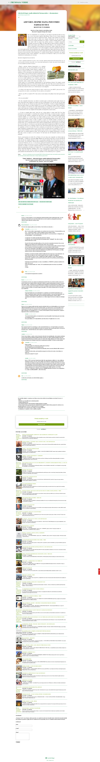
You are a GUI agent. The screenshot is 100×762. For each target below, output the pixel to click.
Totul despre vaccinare (26, 204)
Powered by (39, 429)
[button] (18, 17)
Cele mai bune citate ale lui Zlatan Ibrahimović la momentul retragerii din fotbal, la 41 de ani (44, 462)
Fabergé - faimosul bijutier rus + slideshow (32, 455)
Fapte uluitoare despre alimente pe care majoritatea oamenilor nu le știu (40, 434)
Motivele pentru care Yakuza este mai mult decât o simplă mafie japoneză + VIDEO (41, 490)
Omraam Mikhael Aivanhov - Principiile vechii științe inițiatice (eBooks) (39, 603)
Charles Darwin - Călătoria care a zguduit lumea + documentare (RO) (38, 441)
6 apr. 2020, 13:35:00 (33, 229)
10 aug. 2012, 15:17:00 (28, 279)
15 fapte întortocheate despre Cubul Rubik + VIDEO (34, 539)
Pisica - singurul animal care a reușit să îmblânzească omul (36, 645)
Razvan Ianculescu (25, 224)
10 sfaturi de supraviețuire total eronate (32, 687)
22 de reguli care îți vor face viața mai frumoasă (33, 673)
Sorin (26, 271)
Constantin (27, 229)
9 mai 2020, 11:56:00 (32, 314)
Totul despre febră (26, 659)
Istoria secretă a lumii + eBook (29, 701)
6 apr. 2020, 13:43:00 (33, 342)
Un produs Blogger (51, 758)
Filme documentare (46, 201)
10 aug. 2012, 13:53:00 (28, 215)
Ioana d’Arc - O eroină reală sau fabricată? (32, 560)
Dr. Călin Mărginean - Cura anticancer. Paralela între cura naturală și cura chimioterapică (76, 200)
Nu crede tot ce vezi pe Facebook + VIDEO (31, 596)
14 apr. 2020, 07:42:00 (31, 271)
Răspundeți (24, 222)
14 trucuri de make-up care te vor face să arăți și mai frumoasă (37, 610)
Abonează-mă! (41, 424)
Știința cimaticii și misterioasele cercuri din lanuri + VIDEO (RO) (37, 553)
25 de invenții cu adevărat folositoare (31, 708)
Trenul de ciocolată (27, 567)
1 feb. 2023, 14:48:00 (32, 358)
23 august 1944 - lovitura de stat (29, 476)
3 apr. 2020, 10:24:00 (27, 375)
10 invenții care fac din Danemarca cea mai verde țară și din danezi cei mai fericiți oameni (43, 617)
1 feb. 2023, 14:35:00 (36, 290)
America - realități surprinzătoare (30, 448)
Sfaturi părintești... (71, 244)
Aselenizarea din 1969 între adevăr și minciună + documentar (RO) (37, 546)
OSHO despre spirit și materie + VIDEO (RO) (31, 497)
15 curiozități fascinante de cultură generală (33, 589)
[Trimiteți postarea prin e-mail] (18, 200)
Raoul (23, 215)
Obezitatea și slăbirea (27, 680)
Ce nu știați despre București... (29, 483)
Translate (76, 38)
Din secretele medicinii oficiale (28, 201)
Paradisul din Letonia (27, 469)
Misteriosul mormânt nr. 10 (28, 652)
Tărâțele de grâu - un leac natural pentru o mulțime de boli (36, 694)
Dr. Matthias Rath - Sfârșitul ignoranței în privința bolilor (36, 631)
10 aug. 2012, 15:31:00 (28, 324)
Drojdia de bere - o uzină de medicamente (31, 666)
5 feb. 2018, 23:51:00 (28, 334)
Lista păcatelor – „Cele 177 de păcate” (75, 223)
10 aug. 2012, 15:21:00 (28, 304)
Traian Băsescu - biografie (28, 638)
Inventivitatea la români (28, 525)
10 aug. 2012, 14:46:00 (33, 224)
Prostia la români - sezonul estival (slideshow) (33, 532)
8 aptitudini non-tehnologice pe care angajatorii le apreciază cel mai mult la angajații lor (75, 291)
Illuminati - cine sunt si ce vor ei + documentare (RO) (34, 518)
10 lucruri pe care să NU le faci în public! (31, 511)
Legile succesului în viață (28, 504)
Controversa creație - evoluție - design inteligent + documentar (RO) (38, 624)
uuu (22, 375)
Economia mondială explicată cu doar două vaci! (33, 582)
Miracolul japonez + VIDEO (28, 574)
